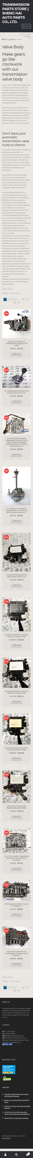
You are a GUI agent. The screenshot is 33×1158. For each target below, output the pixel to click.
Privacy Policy (6, 1138)
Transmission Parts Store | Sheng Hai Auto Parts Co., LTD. (15, 13)
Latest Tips (5, 1087)
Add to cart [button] (16, 354)
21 (27, 299)
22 (15, 302)
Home (5, 39)
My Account (5, 1154)
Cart (25, 1153)
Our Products (11, 39)
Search (16, 1154)
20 (23, 299)
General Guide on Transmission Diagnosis (16, 1118)
